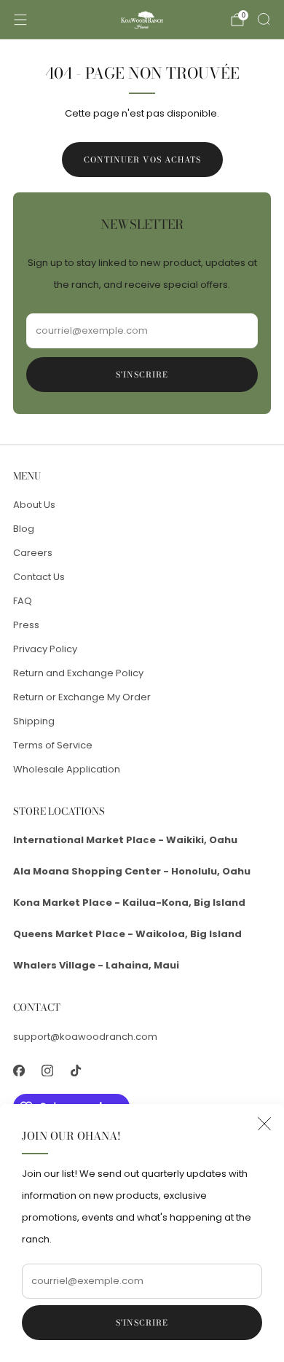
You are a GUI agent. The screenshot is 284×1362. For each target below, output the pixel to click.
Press (26, 625)
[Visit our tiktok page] (75, 1071)
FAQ (22, 601)
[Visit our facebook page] (18, 1071)
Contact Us (39, 577)
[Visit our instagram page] (47, 1071)
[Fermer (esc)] (264, 1123)
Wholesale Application (66, 769)
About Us (34, 505)
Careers (32, 553)
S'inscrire (142, 1322)
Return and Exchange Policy (78, 673)
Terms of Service (52, 745)
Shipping (34, 721)
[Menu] (20, 19)
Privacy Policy (45, 649)
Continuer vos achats (142, 159)
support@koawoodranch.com (85, 1037)
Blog (23, 529)
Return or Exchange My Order (82, 697)
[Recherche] (263, 19)
